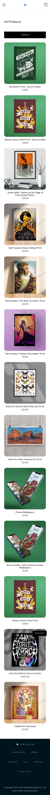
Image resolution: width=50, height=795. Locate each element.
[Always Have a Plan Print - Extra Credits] (25, 116)
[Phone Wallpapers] (25, 488)
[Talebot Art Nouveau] (25, 702)
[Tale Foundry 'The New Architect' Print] (25, 277)
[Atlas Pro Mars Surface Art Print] (25, 435)
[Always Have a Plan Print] (25, 597)
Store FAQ (38, 762)
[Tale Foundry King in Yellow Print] (25, 224)
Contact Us (12, 762)
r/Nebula (34, 752)
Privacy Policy (25, 771)
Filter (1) (25, 35)
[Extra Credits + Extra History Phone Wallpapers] (25, 541)
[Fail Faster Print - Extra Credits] (25, 63)
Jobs (25, 762)
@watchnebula (18, 752)
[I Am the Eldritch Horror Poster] (25, 650)
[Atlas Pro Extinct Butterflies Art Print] (25, 383)
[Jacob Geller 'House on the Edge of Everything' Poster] (25, 169)
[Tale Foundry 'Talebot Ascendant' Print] (25, 330)
